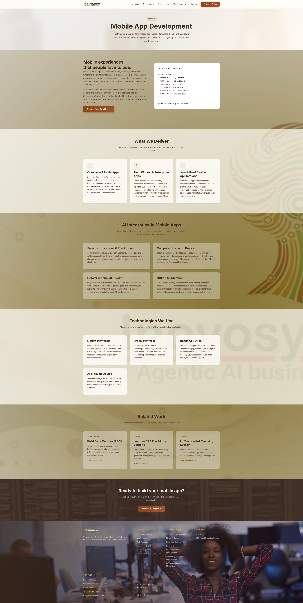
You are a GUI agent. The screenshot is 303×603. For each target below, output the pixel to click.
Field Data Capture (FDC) (176, 542)
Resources (180, 4)
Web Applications (144, 542)
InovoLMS (170, 546)
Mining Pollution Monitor (175, 538)
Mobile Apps (142, 538)
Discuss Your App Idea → (98, 109)
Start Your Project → (151, 508)
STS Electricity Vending (175, 534)
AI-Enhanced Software (146, 534)
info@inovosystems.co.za (93, 596)
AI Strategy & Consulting (146, 554)
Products (164, 4)
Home (136, 4)
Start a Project (211, 4)
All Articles (200, 534)
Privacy (140, 595)
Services (149, 4)
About (194, 4)
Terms (146, 595)
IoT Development (144, 550)
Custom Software (144, 546)
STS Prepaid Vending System (207, 538)
